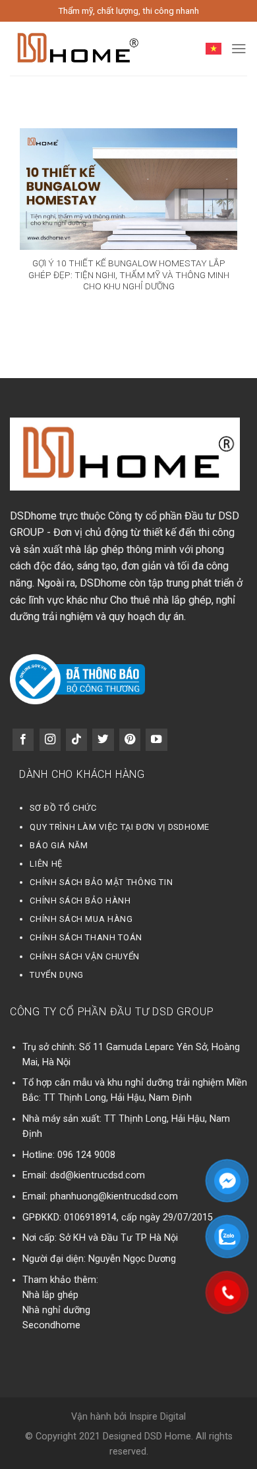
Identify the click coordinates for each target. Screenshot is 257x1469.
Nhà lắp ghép (50, 1295)
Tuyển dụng (56, 975)
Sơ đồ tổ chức (63, 808)
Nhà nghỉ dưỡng (56, 1310)
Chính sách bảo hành (80, 900)
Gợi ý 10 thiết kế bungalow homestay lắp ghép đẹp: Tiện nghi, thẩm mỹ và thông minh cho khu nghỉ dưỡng (128, 274)
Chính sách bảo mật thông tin (101, 882)
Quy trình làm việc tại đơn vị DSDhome (120, 827)
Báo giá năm (59, 845)
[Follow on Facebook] (23, 740)
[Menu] (239, 48)
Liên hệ (46, 864)
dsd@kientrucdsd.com (97, 1175)
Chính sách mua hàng (81, 919)
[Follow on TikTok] (76, 740)
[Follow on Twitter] (102, 740)
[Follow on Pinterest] (129, 740)
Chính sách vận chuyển (84, 956)
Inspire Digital (157, 1416)
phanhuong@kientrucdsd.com (114, 1196)
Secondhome (51, 1325)
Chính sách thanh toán (86, 937)
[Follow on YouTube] (156, 740)
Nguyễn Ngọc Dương (132, 1258)
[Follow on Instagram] (50, 740)
